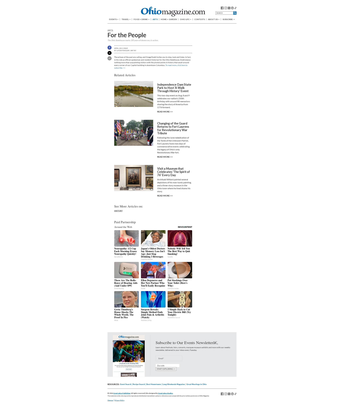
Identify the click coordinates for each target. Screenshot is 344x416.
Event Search (125, 384)
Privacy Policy (119, 400)
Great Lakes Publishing (121, 393)
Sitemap (110, 400)
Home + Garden (169, 19)
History (118, 211)
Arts (155, 19)
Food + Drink (141, 19)
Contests (199, 19)
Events (113, 19)
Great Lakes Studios (165, 393)
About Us (213, 19)
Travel (125, 19)
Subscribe (228, 19)
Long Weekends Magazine (174, 384)
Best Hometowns (153, 384)
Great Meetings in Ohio (196, 384)
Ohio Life (185, 19)
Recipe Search (139, 384)
